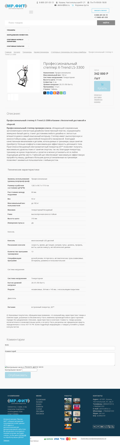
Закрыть (6, 440)
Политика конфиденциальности (93, 438)
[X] (44, 92)
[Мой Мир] (48, 92)
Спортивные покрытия (15, 46)
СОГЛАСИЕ (22, 435)
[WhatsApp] (61, 92)
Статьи (39, 409)
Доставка (40, 411)
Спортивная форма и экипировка (15, 40)
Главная (8, 52)
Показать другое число (34, 367)
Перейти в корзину (98, 100)
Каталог (17, 52)
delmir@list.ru (64, 5)
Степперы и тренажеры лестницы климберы (68, 52)
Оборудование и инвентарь (17, 35)
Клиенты (39, 406)
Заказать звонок (100, 10)
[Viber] (57, 92)
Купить (102, 88)
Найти (106, 23)
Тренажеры (11, 30)
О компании (41, 399)
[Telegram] (64, 92)
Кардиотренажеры (41, 52)
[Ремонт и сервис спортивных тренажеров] (109, 427)
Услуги (38, 404)
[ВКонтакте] (51, 92)
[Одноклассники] (54, 92)
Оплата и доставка (97, 96)
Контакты (40, 413)
